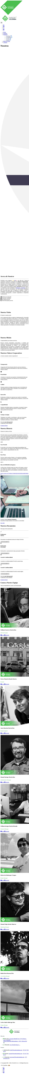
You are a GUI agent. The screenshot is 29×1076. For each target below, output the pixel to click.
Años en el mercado (7, 296)
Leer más (2, 523)
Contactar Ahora (4, 425)
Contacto (5, 42)
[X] (3, 28)
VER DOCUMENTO (5, 541)
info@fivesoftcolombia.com (16, 1050)
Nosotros (5, 33)
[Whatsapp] (3, 25)
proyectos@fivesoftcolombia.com (17, 1057)
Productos (5, 34)
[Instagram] (3, 27)
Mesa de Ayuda (6, 41)
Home (4, 32)
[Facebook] (3, 26)
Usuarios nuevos (6, 299)
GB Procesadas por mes (8, 300)
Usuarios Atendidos (7, 298)
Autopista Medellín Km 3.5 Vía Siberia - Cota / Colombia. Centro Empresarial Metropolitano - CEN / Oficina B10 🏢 (15, 1040)
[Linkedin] (3, 29)
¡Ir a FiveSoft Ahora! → (15, 1044)
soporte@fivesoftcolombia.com (15, 1053)
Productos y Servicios (20, 287)
